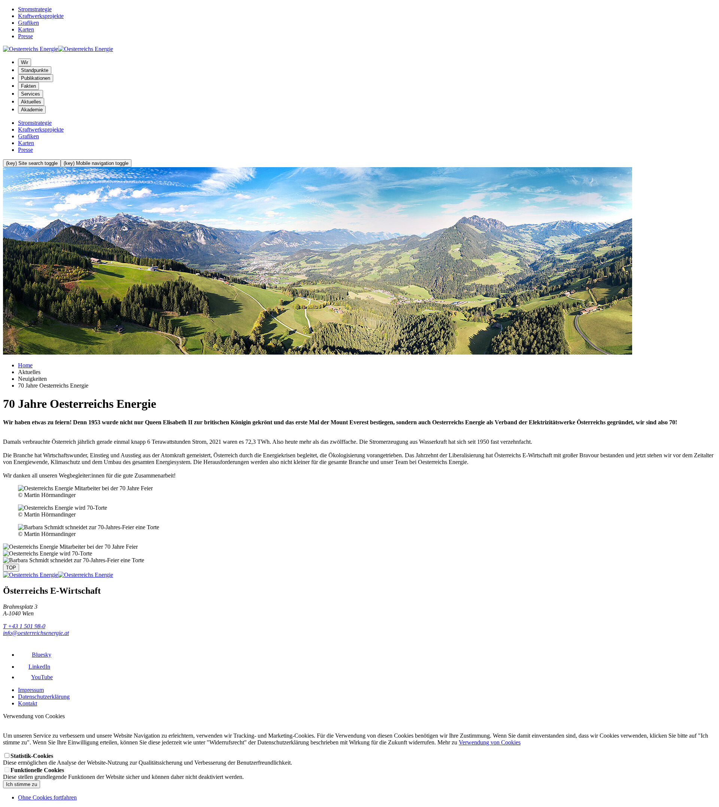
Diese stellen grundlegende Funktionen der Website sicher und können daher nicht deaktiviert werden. (123, 773)
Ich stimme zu (21, 784)
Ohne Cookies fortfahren (47, 797)
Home (25, 365)
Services (30, 94)
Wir (24, 62)
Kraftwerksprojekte (41, 16)
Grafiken (28, 22)
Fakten (28, 86)
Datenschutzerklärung (44, 696)
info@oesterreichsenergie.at (36, 633)
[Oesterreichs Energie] (58, 49)
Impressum (31, 690)
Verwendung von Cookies (490, 742)
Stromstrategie (35, 9)
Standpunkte (34, 70)
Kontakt (27, 703)
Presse (25, 36)
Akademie (32, 109)
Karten (26, 29)
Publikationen (35, 78)
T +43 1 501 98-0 (24, 626)
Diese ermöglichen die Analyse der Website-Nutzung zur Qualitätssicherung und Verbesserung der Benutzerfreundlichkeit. (147, 759)
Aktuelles (31, 102)
